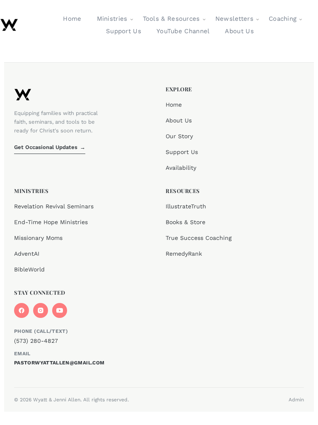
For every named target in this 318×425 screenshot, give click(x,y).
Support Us (123, 31)
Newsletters (234, 18)
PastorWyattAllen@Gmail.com (59, 363)
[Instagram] (40, 310)
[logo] (9, 25)
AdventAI (26, 253)
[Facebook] (21, 310)
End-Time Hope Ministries (51, 222)
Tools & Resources (171, 18)
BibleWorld (29, 269)
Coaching (282, 18)
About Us (239, 31)
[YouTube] (59, 310)
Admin (296, 400)
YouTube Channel (183, 31)
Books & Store (185, 222)
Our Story (179, 136)
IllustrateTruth (186, 206)
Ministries (112, 18)
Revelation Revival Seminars (54, 206)
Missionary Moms (38, 237)
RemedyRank (184, 253)
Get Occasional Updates (49, 147)
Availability (181, 167)
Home (72, 18)
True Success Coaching (198, 237)
